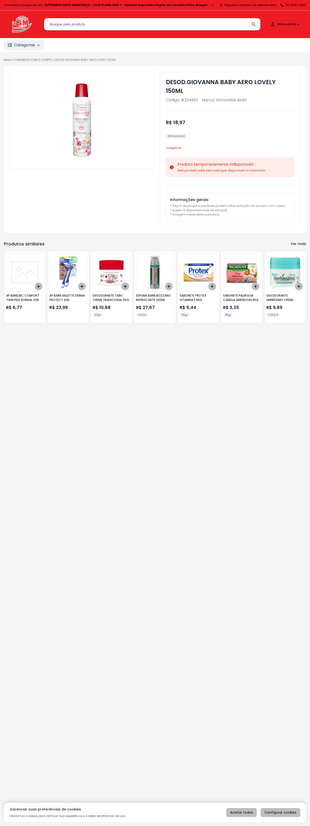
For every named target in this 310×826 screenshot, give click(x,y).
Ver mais (298, 243)
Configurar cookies (280, 812)
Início (8, 60)
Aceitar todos (241, 812)
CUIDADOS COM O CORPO (33, 60)
